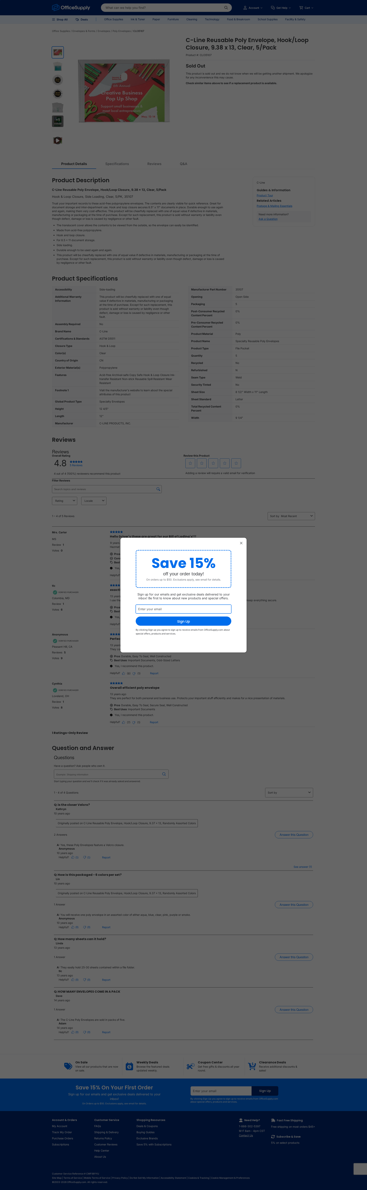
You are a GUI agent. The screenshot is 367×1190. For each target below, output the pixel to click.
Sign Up (183, 621)
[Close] (241, 543)
